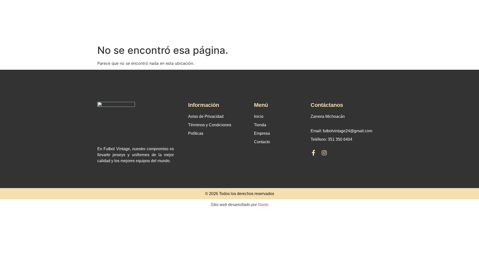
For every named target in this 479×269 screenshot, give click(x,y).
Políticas (195, 133)
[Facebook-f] (313, 153)
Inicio (258, 116)
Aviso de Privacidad (206, 116)
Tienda (260, 125)
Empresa (262, 133)
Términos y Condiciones (209, 125)
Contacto (262, 142)
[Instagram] (324, 153)
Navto (263, 204)
